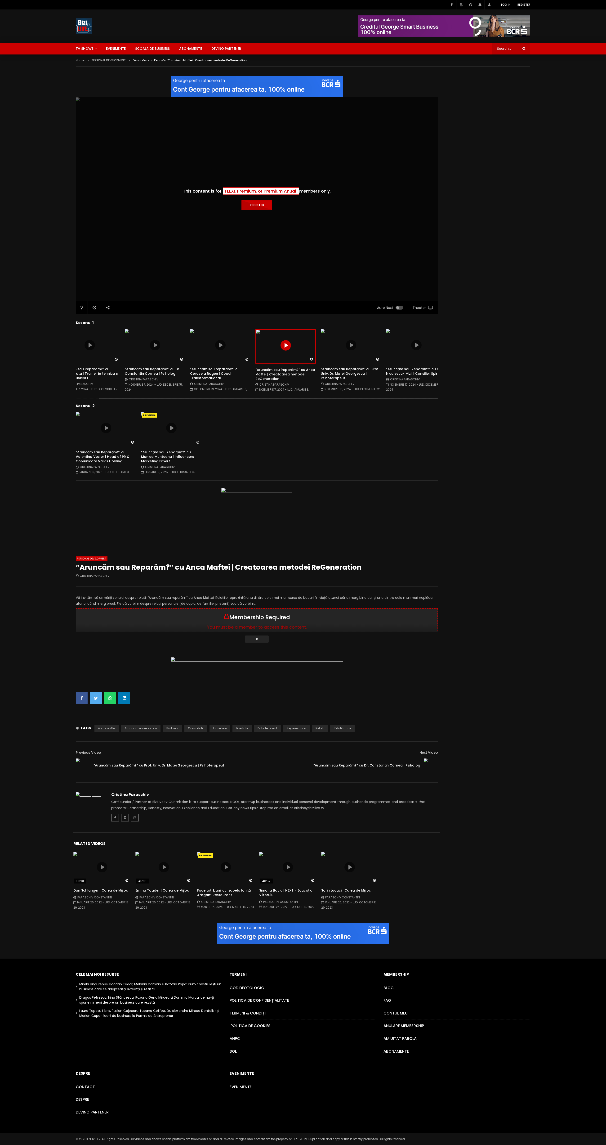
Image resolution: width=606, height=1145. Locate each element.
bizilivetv (172, 728)
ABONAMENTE (190, 48)
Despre (82, 1099)
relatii (320, 728)
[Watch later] (470, 4)
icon (90, 345)
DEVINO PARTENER (226, 48)
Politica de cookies (250, 1025)
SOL (233, 1051)
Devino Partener (92, 1112)
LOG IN (505, 5)
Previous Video (88, 752)
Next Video (428, 752)
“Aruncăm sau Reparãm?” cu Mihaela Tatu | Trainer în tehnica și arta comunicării (88, 373)
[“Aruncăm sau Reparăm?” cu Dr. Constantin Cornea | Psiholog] (431, 765)
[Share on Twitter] (96, 698)
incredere (220, 728)
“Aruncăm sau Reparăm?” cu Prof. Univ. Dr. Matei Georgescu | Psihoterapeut (350, 373)
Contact (85, 1087)
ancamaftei (106, 728)
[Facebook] (451, 4)
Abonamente (396, 1051)
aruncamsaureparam (141, 728)
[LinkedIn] (125, 817)
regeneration (296, 728)
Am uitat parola (400, 1038)
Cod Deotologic (247, 988)
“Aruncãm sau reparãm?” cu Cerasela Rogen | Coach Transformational (215, 373)
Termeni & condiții (248, 1013)
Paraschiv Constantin (94, 897)
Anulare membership (403, 1025)
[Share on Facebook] (82, 698)
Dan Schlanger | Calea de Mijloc (100, 890)
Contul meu (395, 1013)
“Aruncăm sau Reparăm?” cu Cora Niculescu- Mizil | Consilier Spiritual (416, 371)
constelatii (196, 728)
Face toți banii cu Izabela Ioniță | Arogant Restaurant (225, 892)
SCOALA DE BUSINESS (152, 48)
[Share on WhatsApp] (110, 698)
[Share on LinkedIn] (124, 698)
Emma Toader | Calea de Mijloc (162, 890)
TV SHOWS (85, 48)
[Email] (135, 817)
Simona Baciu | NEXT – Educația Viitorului (285, 892)
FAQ (387, 1000)
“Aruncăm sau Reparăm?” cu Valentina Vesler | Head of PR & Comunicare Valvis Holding (102, 457)
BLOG (388, 988)
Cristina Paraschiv (78, 384)
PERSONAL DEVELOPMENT (109, 60)
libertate (242, 728)
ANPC (235, 1038)
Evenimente (241, 1087)
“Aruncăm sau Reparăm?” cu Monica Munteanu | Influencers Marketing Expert (167, 457)
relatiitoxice (342, 728)
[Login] (489, 4)
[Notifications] (480, 4)
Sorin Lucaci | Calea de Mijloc (346, 890)
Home (80, 60)
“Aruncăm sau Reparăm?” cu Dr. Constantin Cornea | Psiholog (152, 371)
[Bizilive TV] (84, 26)
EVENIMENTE (116, 48)
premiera (149, 415)
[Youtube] (461, 4)
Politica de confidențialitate (259, 1000)
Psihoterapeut (267, 728)
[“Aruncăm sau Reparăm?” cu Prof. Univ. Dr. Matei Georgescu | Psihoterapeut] (83, 765)
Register (523, 5)
